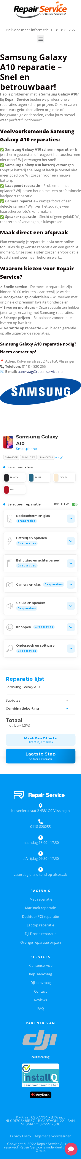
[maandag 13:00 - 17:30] (40, 837)
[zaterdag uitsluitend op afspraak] (40, 869)
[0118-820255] (40, 821)
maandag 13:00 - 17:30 (40, 842)
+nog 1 (59, 457)
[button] (40, 38)
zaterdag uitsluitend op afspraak (40, 874)
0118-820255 (40, 826)
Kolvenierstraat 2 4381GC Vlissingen (40, 810)
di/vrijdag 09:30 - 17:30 (40, 858)
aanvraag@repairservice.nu (40, 371)
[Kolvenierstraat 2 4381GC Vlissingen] (40, 805)
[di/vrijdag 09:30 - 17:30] (40, 853)
